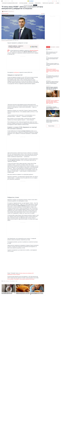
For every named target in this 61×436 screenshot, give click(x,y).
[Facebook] (48, 1)
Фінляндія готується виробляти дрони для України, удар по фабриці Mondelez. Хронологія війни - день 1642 (52, 102)
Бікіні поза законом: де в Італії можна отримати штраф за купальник (51, 53)
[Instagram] (55, 1)
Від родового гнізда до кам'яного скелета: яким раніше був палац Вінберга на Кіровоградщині (52, 82)
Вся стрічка (48, 49)
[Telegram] (51, 1)
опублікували (16, 72)
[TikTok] (56, 1)
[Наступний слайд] (60, 3)
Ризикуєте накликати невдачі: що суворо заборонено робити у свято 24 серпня (52, 64)
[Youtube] (52, 1)
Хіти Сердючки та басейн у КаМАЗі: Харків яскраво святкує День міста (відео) (52, 108)
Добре (35, 5)
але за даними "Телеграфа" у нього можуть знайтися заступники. (20, 279)
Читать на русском (4, 13)
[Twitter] (54, 1)
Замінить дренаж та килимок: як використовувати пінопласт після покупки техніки (52, 121)
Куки (31, 5)
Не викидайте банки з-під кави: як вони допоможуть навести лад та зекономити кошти (52, 76)
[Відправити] (12, 1)
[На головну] (30, 1)
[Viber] (49, 1)
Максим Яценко (6, 11)
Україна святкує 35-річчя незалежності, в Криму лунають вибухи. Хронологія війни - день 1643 (52, 71)
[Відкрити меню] (2, 1)
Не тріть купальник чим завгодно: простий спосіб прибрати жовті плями (52, 58)
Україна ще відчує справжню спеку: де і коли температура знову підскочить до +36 (52, 88)
